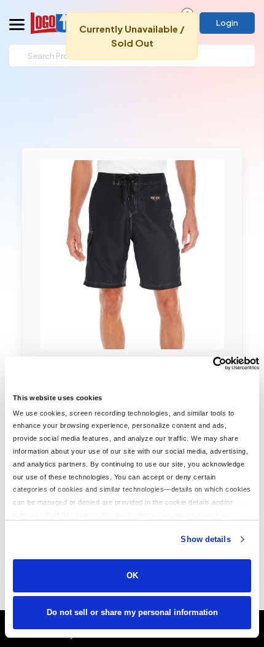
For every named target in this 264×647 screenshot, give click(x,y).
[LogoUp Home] (64, 23)
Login (227, 23)
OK (132, 575)
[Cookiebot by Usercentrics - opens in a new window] (205, 363)
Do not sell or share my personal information (132, 612)
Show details (205, 539)
